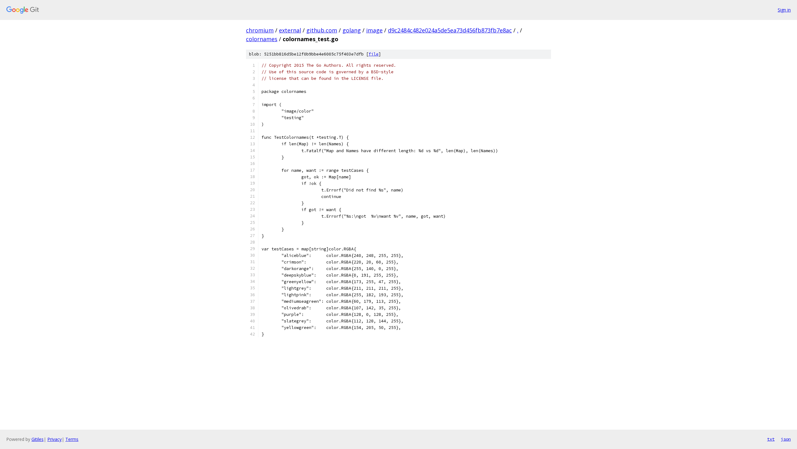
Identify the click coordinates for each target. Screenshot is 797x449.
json (786, 439)
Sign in (784, 10)
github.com (321, 30)
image (374, 30)
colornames (261, 39)
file (374, 54)
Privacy (54, 439)
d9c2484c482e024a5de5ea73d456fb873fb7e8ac (450, 30)
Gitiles (37, 439)
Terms (71, 439)
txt (771, 439)
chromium (260, 30)
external (290, 30)
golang (351, 30)
